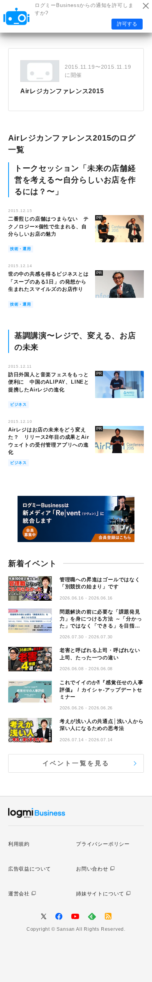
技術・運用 (20, 249)
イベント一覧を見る (76, 763)
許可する (127, 24)
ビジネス (18, 404)
